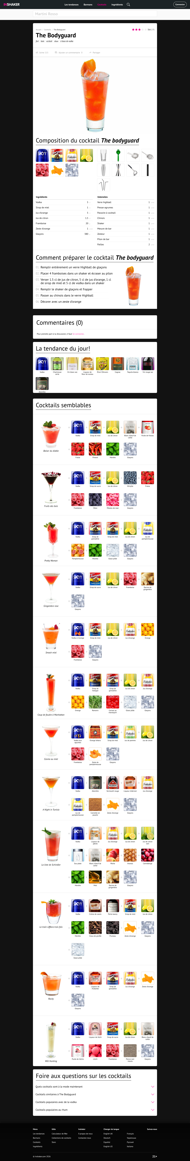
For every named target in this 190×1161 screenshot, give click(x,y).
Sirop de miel (42, 207)
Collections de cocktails (61, 1138)
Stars (54, 1142)
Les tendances (72, 4)
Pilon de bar (103, 239)
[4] (142, 29)
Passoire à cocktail (106, 212)
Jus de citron (42, 218)
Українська (131, 1138)
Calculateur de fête (59, 1134)
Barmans (88, 4)
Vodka (39, 202)
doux (56, 41)
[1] (133, 29)
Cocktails (101, 4)
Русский (130, 1142)
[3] (139, 29)
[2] (136, 29)
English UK (108, 1134)
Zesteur (101, 233)
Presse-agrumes (105, 207)
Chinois (101, 218)
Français (130, 1134)
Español (107, 1142)
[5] (145, 29)
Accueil (38, 29)
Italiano (130, 1146)
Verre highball (104, 202)
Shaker (100, 223)
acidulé (49, 41)
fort (37, 41)
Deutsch (107, 1138)
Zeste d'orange (43, 228)
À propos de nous (85, 1134)
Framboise (41, 223)
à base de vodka (66, 41)
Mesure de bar (104, 228)
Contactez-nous (84, 1138)
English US (108, 1146)
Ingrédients (117, 4)
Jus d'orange (42, 212)
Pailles (100, 244)
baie (42, 41)
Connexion (180, 4)
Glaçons (40, 233)
